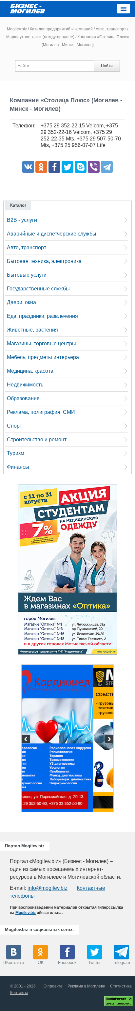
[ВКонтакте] (28, 167)
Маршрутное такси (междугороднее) (40, 37)
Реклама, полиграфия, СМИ (41, 412)
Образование (23, 398)
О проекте (53, 986)
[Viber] (94, 167)
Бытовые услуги (27, 275)
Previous (26, 740)
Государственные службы (38, 288)
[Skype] (81, 167)
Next (108, 740)
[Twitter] (67, 167)
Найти (107, 66)
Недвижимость (25, 384)
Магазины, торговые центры (41, 343)
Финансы (18, 467)
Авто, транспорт (111, 29)
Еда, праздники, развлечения (42, 316)
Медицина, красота (30, 371)
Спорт (14, 426)
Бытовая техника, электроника (44, 261)
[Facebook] (54, 167)
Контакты (19, 992)
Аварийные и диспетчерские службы (51, 233)
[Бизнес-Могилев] (28, 8)
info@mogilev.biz (48, 888)
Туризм (15, 453)
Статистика (121, 986)
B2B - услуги (22, 220)
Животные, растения (32, 330)
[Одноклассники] (41, 167)
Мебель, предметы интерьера (43, 357)
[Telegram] (107, 167)
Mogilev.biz (17, 29)
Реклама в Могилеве (86, 986)
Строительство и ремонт (37, 439)
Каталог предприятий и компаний (61, 29)
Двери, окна (21, 302)
